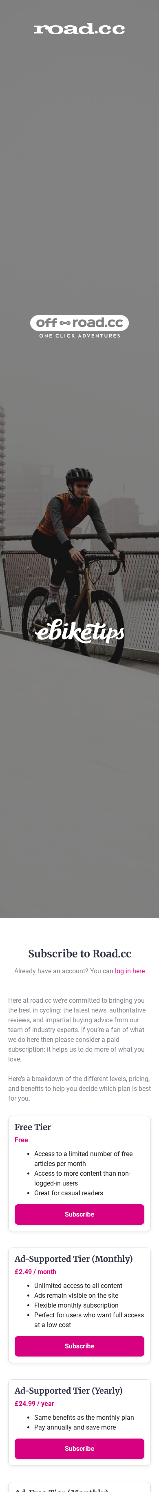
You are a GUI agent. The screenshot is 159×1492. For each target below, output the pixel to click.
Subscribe (79, 1214)
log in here (130, 971)
